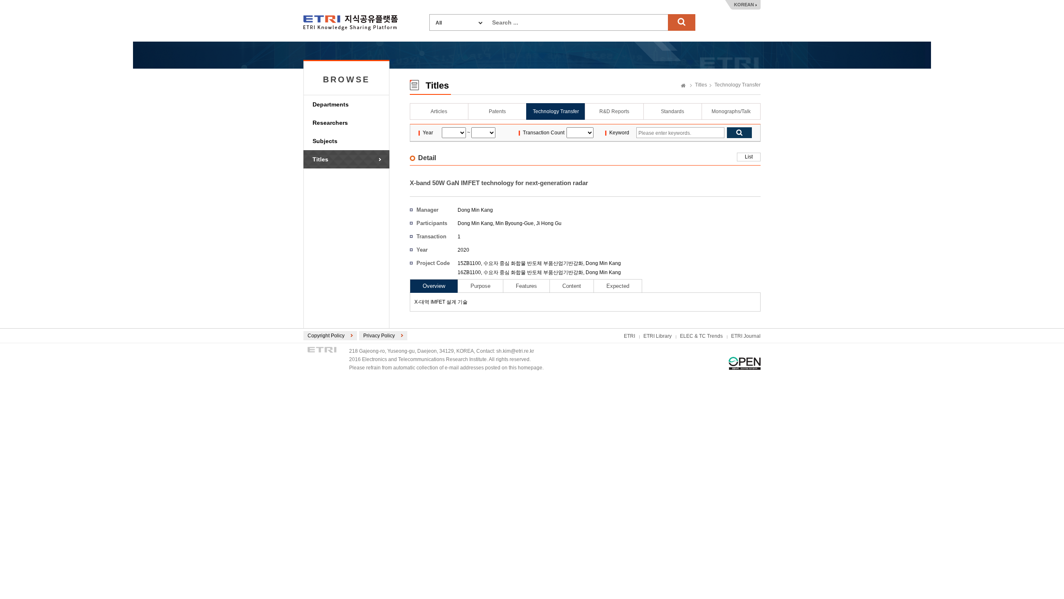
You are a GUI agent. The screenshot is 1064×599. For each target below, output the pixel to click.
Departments (331, 104)
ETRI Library (657, 336)
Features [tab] (526, 286)
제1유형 (745, 363)
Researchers (330, 122)
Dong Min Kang (475, 210)
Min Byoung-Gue (514, 223)
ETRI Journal (746, 336)
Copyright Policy (326, 336)
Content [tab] (571, 286)
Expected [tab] (617, 286)
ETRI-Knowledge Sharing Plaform (350, 22)
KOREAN (744, 4)
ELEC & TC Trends (701, 336)
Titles (320, 159)
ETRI (629, 336)
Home (683, 86)
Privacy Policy (379, 336)
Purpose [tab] (480, 286)
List (749, 157)
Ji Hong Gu (549, 223)
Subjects (325, 141)
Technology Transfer (737, 85)
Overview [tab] (434, 286)
